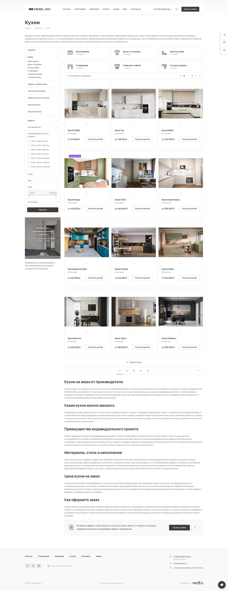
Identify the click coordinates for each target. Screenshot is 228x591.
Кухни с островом (131, 51)
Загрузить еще (136, 362)
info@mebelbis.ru (180, 563)
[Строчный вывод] (196, 75)
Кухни (30, 57)
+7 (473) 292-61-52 (161, 9)
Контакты (85, 556)
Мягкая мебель (34, 104)
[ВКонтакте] (27, 566)
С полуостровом (178, 65)
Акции (98, 556)
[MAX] (39, 566)
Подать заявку (190, 9)
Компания (59, 556)
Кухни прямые (82, 51)
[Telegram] (33, 566)
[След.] (197, 370)
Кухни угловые (177, 51)
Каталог (29, 556)
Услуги (72, 556)
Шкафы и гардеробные (37, 84)
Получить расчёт (95, 139)
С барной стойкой (132, 65)
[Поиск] (176, 9)
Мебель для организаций (38, 98)
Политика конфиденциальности (111, 583)
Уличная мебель (34, 111)
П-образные (82, 65)
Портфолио (43, 556)
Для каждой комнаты (37, 91)
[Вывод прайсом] (199, 75)
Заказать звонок (179, 559)
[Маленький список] (180, 75)
